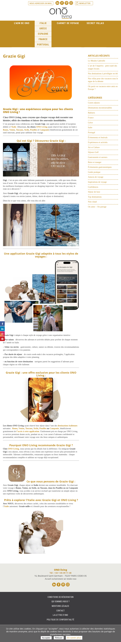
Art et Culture (94, 147)
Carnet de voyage (68, 23)
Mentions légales (60, 606)
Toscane (19, 130)
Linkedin (57, 3)
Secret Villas (95, 23)
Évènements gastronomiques (100, 167)
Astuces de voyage (95, 177)
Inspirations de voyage (97, 182)
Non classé (92, 202)
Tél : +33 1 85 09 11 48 (60, 572)
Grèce (43, 28)
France (43, 39)
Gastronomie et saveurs (97, 157)
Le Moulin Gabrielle (96, 61)
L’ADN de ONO (21, 23)
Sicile (26, 130)
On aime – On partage (97, 207)
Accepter (46, 638)
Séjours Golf (93, 152)
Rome (5, 130)
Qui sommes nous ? (60, 601)
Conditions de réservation (61, 597)
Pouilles (33, 130)
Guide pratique (94, 172)
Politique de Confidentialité (60, 619)
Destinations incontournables (100, 108)
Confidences (93, 187)
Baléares (91, 113)
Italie (43, 23)
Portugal (43, 44)
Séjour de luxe (94, 192)
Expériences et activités (97, 142)
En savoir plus (74, 637)
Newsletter (84, 3)
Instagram (71, 3)
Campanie (54, 428)
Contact (60, 610)
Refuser (58, 638)
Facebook (62, 3)
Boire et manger (94, 162)
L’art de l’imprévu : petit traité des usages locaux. (102, 67)
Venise (12, 130)
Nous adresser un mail (41, 3)
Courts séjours (94, 103)
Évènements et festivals (97, 137)
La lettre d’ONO (60, 615)
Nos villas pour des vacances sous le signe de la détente (103, 80)
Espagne (43, 33)
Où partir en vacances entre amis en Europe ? (103, 87)
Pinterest (66, 3)
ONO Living (13, 449)
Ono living (60, 13)
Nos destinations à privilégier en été (103, 73)
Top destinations (95, 197)
